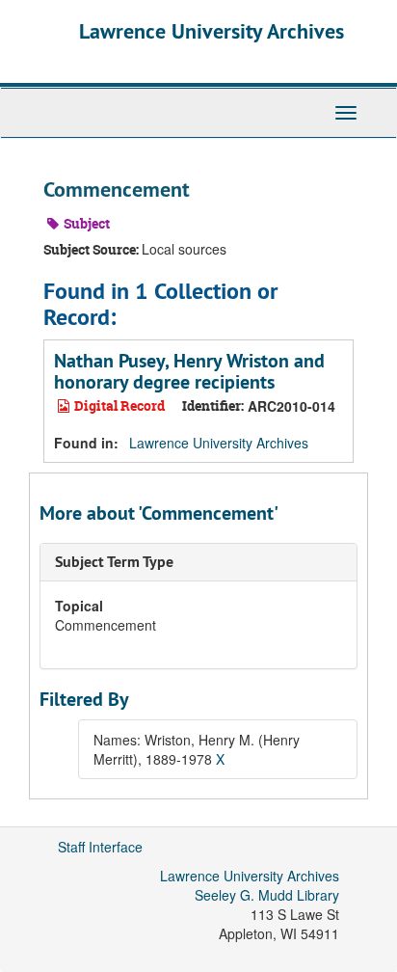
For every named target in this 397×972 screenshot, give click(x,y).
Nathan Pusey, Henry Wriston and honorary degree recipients (189, 371)
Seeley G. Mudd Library (267, 894)
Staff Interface (100, 846)
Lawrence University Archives (211, 30)
